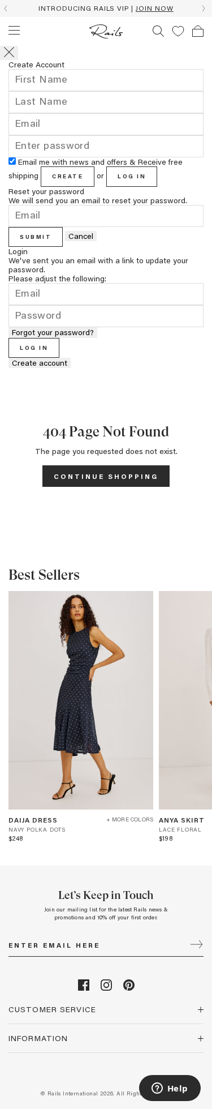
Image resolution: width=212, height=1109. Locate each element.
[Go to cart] (198, 31)
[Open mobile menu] (14, 30)
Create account (39, 363)
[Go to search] (158, 31)
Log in (132, 176)
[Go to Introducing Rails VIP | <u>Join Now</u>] (106, 8)
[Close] (9, 53)
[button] (178, 31)
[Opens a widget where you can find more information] (170, 1089)
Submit (35, 237)
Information (38, 1038)
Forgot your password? (53, 332)
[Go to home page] (106, 31)
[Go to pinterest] (129, 987)
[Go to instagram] (106, 987)
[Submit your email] (196, 945)
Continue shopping (106, 476)
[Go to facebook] (83, 987)
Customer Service (52, 1009)
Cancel (80, 236)
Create (67, 176)
